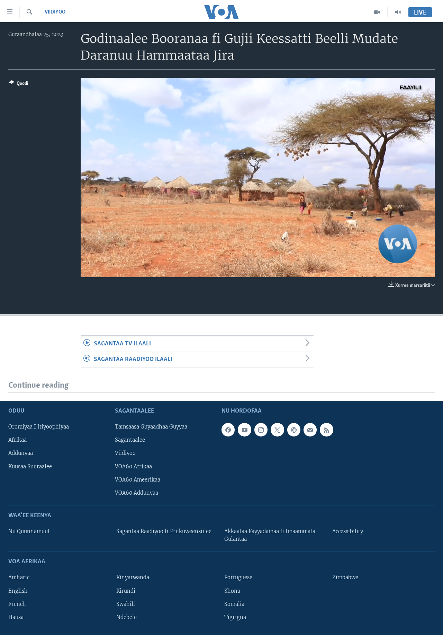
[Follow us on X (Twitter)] (277, 429)
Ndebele (126, 617)
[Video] (377, 12)
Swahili (125, 604)
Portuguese (238, 578)
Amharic (18, 578)
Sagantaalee (130, 440)
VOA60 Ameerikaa (137, 480)
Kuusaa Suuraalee (30, 467)
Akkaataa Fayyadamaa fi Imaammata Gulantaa (269, 535)
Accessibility (347, 531)
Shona (232, 591)
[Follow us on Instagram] (261, 429)
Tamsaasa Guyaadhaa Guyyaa (151, 427)
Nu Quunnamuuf (29, 531)
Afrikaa (17, 440)
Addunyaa (20, 453)
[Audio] (398, 12)
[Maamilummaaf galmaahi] (310, 429)
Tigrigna (235, 617)
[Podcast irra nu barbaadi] (293, 429)
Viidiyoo (55, 12)
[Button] (18, 84)
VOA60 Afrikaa (133, 467)
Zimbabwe (345, 578)
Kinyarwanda (132, 578)
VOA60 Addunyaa (136, 493)
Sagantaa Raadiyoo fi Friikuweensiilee (163, 531)
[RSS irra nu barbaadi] (326, 429)
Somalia (234, 604)
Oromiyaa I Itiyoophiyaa (38, 427)
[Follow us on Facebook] (228, 429)
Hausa (16, 617)
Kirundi (125, 591)
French (17, 604)
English (18, 591)
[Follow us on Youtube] (244, 429)
